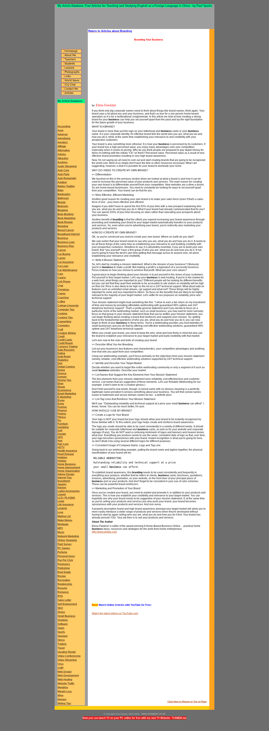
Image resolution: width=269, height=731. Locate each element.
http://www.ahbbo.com (104, 531)
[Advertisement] (134, 18)
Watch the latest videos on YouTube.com (115, 613)
